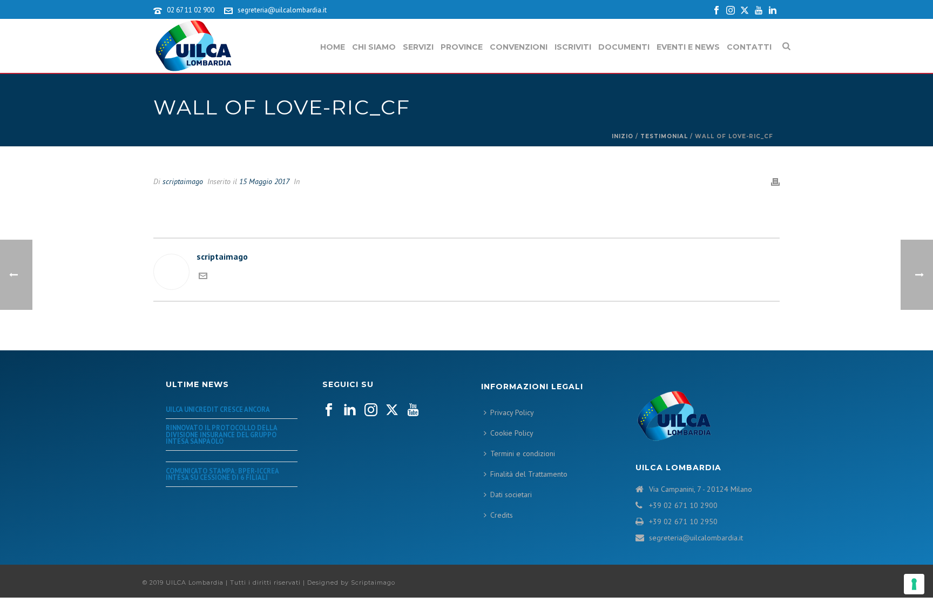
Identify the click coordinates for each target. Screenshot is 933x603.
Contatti (749, 47)
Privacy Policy (512, 412)
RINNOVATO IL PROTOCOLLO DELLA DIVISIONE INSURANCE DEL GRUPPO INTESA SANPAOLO (221, 434)
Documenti (624, 47)
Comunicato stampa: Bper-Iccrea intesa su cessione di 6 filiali (222, 474)
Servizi (418, 47)
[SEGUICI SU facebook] (328, 410)
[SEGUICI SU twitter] (392, 410)
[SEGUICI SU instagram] (370, 410)
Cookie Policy (511, 433)
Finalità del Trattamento (528, 474)
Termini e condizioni (522, 453)
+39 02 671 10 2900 (683, 505)
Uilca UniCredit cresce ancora (218, 409)
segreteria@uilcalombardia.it (282, 10)
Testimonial (664, 136)
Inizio (622, 136)
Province (462, 47)
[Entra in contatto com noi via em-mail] (203, 277)
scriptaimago (183, 181)
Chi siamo (374, 47)
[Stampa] (775, 181)
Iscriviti (573, 47)
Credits (501, 515)
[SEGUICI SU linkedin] (349, 410)
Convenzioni (518, 47)
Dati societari (511, 494)
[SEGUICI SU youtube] (413, 410)
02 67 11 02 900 (190, 10)
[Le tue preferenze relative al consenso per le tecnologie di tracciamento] (914, 584)
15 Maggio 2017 (264, 181)
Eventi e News (688, 47)
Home (332, 47)
